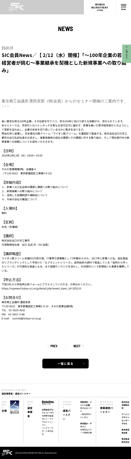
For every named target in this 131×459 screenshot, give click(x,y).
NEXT (77, 346)
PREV (53, 346)
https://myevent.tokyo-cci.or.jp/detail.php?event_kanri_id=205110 (41, 288)
